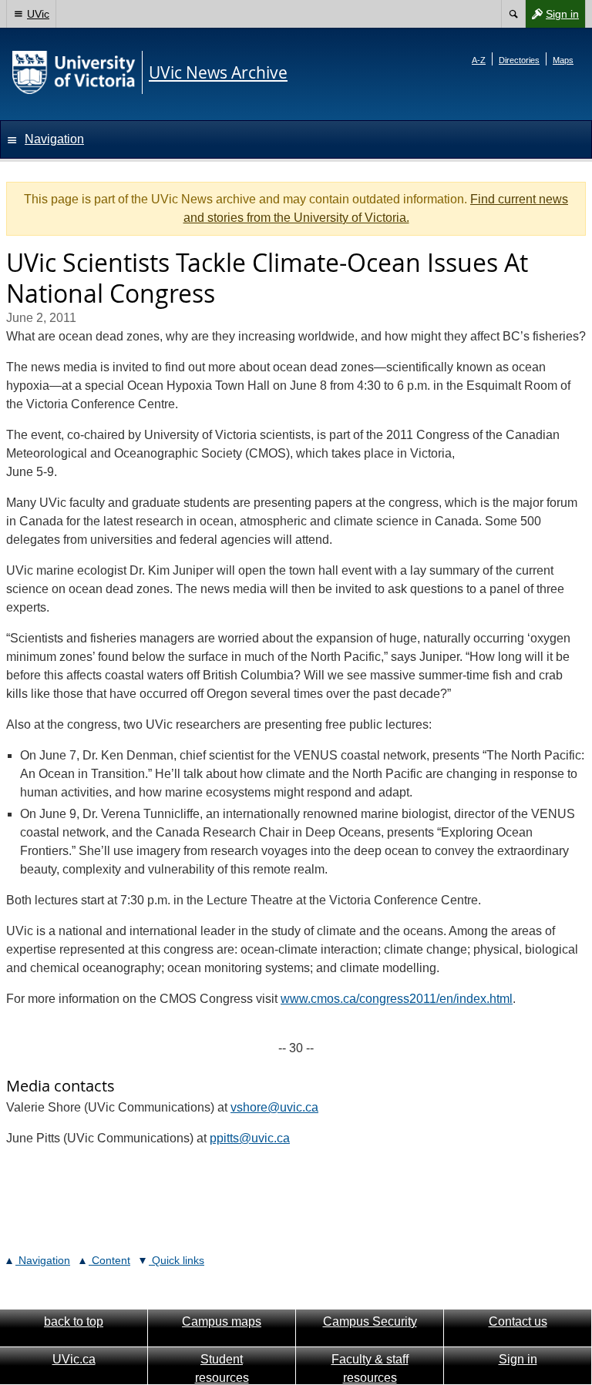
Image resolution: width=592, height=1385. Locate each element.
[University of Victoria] (74, 72)
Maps (563, 60)
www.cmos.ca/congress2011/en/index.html (397, 998)
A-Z (479, 60)
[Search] (513, 14)
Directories (519, 60)
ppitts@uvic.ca (250, 1138)
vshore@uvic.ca (274, 1107)
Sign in (552, 17)
